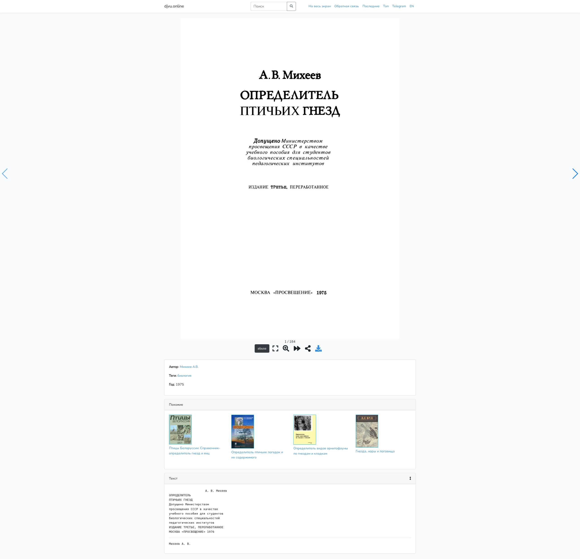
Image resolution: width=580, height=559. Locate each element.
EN (412, 6)
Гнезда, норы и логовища (375, 451)
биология (185, 375)
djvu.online (174, 6)
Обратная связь (346, 6)
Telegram (399, 6)
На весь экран (320, 6)
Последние (370, 6)
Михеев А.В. (189, 366)
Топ (386, 6)
